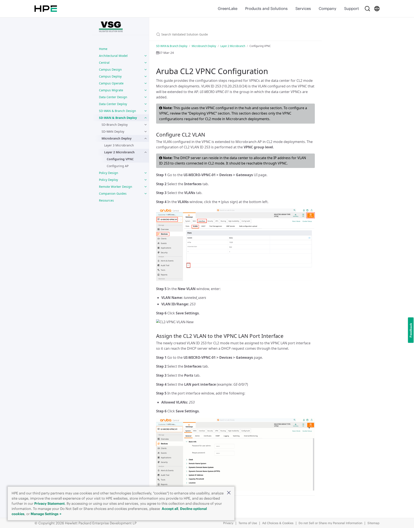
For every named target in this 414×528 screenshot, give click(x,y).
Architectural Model (113, 56)
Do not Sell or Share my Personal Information (330, 523)
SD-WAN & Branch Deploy (118, 118)
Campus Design (110, 69)
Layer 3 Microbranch (119, 145)
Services (303, 8)
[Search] (367, 8)
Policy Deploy (108, 180)
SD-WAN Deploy (113, 131)
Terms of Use (247, 523)
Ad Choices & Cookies (277, 523)
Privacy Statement (49, 503)
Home (103, 49)
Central (104, 63)
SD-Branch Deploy (115, 125)
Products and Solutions (266, 8)
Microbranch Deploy (117, 138)
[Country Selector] (377, 8)
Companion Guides (113, 193)
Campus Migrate (111, 90)
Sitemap (373, 523)
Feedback (410, 330)
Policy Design (108, 173)
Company (327, 8)
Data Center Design (113, 97)
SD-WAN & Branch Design (117, 111)
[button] (229, 493)
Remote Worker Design (115, 187)
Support (351, 8)
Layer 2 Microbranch (119, 152)
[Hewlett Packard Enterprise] (45, 8)
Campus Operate (111, 83)
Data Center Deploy (113, 104)
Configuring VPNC (120, 159)
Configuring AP (118, 166)
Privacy (228, 523)
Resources (106, 200)
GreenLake (227, 8)
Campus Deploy (110, 76)
